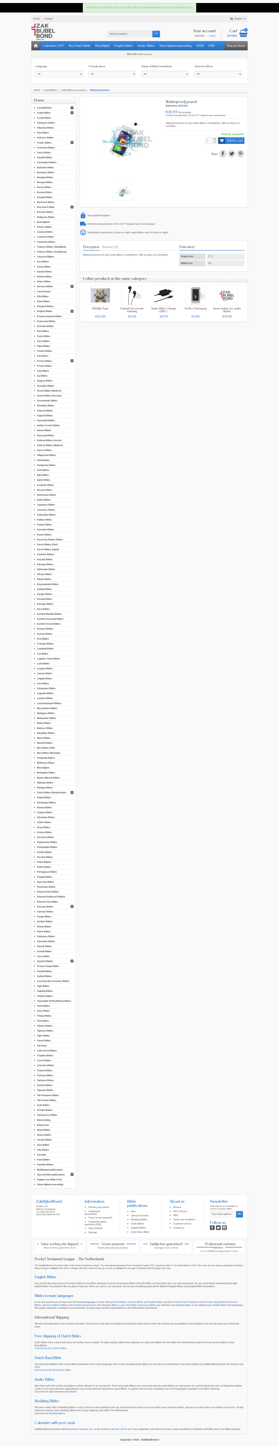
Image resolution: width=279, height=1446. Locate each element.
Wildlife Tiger (100, 308)
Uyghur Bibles (44, 812)
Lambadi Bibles (45, 648)
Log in (212, 36)
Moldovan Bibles (46, 763)
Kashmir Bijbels (45, 554)
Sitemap (92, 1232)
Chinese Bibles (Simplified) (51, 246)
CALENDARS (44, 108)
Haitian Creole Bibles (48, 425)
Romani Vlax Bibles (47, 901)
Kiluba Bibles (44, 579)
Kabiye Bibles (44, 519)
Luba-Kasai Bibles (47, 1050)
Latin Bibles (43, 663)
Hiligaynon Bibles (46, 455)
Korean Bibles (44, 633)
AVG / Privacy (180, 1211)
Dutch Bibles (120, 1302)
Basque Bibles (45, 182)
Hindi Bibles (43, 460)
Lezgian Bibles (45, 668)
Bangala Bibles (45, 177)
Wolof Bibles (43, 1130)
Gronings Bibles (45, 405)
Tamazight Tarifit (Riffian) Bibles (54, 1001)
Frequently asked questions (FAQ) (95, 1223)
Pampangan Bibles (47, 847)
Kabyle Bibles (44, 524)
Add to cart (235, 141)
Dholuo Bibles (44, 276)
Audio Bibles (146, 46)
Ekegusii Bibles (45, 306)
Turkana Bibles (45, 1075)
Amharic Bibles (45, 137)
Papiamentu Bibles (47, 842)
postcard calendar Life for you (116, 1429)
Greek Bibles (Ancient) (49, 395)
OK (156, 33)
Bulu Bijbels (43, 222)
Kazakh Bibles (45, 559)
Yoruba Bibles (44, 1140)
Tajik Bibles (43, 986)
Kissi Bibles (43, 609)
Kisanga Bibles (45, 604)
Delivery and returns (98, 1207)
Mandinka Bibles (46, 733)
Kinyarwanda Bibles (48, 584)
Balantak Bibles (45, 167)
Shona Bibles (44, 926)
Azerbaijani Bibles (47, 162)
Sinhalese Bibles (46, 936)
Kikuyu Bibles (44, 574)
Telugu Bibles (44, 1015)
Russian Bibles (45, 906)
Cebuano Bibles (45, 237)
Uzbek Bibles (44, 822)
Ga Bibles (42, 376)
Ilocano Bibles (44, 490)
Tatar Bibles (43, 1011)
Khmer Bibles (44, 227)
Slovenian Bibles (46, 941)
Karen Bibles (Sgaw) (48, 549)
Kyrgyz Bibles (44, 594)
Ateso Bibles (44, 152)
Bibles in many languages (54, 1296)
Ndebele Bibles (45, 782)
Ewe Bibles (43, 331)
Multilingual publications (50, 1169)
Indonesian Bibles (46, 495)
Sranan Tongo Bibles (48, 966)
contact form (229, 1407)
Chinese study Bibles (215, 1302)
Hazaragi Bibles (45, 435)
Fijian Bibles (43, 346)
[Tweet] (231, 154)
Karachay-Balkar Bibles (50, 539)
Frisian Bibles (44, 365)
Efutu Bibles (43, 301)
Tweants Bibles (45, 1090)
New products (236, 46)
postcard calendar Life (81, 1429)
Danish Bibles (44, 271)
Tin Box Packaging (195, 308)
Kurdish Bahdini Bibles (49, 614)
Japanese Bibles (46, 504)
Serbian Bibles (45, 921)
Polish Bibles (44, 867)
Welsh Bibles (44, 1120)
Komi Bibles (43, 1159)
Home (39, 100)
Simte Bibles (44, 931)
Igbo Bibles (43, 475)
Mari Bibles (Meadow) (48, 752)
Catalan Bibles (45, 232)
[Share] (222, 154)
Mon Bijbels (43, 767)
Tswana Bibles (45, 1070)
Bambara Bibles (45, 172)
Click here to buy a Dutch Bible (50, 1348)
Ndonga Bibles (45, 787)
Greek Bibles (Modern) (49, 390)
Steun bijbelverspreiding (175, 46)
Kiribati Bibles (44, 589)
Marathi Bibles (45, 743)
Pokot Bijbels (44, 862)
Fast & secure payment (100, 1217)
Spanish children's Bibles (55, 1305)
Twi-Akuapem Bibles (48, 1095)
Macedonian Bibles (47, 708)
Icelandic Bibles (45, 485)
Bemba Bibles (44, 192)
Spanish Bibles (45, 961)
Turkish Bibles (44, 1085)
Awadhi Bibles (44, 157)
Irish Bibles (43, 470)
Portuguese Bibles (47, 872)
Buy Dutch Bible (79, 46)
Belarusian (43, 1125)
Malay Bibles (44, 723)
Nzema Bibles (44, 807)
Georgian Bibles (45, 385)
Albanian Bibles (45, 127)
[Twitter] (218, 1227)
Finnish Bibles (44, 351)
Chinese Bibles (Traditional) (52, 251)
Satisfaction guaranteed (92, 1212)
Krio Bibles (43, 639)
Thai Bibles (43, 1020)
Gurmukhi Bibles (46, 420)
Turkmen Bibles (45, 1080)
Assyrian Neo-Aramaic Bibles (53, 981)
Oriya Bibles (43, 827)
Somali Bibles (44, 951)
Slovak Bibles (44, 946)
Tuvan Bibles (44, 1040)
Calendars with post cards (55, 1423)
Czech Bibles (44, 1060)
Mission (177, 1207)
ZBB (211, 46)
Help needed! (95, 1228)
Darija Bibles (44, 266)
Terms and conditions (184, 1219)
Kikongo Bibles (45, 564)
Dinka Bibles (44, 281)
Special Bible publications (51, 1174)
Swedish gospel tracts (84, 1305)
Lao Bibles (42, 653)
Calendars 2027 (53, 46)
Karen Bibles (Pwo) (47, 544)
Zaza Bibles (43, 1144)
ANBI (200, 46)
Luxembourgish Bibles (49, 703)
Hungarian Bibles (46, 465)
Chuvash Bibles (45, 256)
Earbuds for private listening (132, 310)
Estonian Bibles (45, 326)
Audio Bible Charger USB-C (163, 310)
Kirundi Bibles (44, 599)
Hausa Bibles (44, 430)
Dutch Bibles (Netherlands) (51, 792)
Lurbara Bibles (45, 698)
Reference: (172, 106)
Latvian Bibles (44, 673)
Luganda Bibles (45, 693)
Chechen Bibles (45, 1065)
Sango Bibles (44, 916)
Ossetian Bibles (45, 837)
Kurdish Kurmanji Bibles (50, 619)
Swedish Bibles (45, 1164)
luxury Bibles (149, 1305)
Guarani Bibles (45, 410)
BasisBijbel (102, 46)
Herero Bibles (44, 450)
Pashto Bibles (44, 852)
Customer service (182, 1223)
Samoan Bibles (45, 911)
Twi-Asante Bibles (46, 1100)
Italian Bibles (44, 500)
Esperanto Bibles (46, 321)
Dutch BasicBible (48, 1358)
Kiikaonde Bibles (46, 569)
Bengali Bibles (45, 197)
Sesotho (41, 1154)
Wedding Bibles (139, 1219)
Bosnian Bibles (45, 212)
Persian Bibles (45, 857)
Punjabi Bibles (44, 877)
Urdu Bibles (43, 1105)
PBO (175, 1215)
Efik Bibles (43, 296)
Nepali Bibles (44, 797)
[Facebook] (212, 1227)
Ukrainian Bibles (46, 817)
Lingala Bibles (44, 678)
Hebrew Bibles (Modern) (50, 445)
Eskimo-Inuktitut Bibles (49, 316)
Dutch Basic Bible (140, 1232)
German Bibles (45, 286)
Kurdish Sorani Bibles (49, 624)
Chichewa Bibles (46, 241)
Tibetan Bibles (44, 1025)
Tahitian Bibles (45, 996)
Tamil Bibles (43, 1006)
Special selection (140, 1215)
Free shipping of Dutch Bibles (58, 1336)
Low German (44, 291)
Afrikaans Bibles (46, 122)
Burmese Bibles (45, 202)
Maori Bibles (43, 738)
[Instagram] (224, 1227)
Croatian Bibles (45, 643)
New (133, 1211)
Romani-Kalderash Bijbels (51, 896)
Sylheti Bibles (44, 976)
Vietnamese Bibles (47, 1115)
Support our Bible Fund (49, 1179)
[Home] (36, 45)
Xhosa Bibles (44, 1135)
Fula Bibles (43, 371)
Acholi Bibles (44, 117)
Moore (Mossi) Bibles (48, 777)
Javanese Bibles (46, 509)
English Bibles (123, 46)
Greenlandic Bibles (47, 400)
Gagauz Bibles (45, 380)
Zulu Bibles (43, 1149)
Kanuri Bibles (44, 534)
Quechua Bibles (45, 881)
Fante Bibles (43, 336)
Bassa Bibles (44, 187)
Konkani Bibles (45, 628)
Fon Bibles (42, 356)
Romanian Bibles (46, 887)
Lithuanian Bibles (46, 688)
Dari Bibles (43, 261)
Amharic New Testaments (186, 1302)
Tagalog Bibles (45, 991)
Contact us (178, 1227)
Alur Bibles (43, 132)
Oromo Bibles (44, 832)
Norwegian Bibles (46, 802)
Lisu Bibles (43, 683)
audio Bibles (70, 1391)
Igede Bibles (43, 480)
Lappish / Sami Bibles (48, 658)
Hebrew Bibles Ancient (49, 440)
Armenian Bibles (46, 147)
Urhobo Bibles (44, 1110)
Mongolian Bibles (46, 772)
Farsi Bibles (43, 341)
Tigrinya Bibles (45, 1030)
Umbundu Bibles (46, 757)
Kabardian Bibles (46, 514)
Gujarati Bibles (45, 415)
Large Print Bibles (128, 1305)
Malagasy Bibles (46, 713)
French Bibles (44, 361)
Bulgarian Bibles (46, 217)
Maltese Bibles (45, 728)
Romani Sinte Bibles (48, 891)
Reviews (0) (110, 247)
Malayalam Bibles (46, 718)
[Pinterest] (240, 154)
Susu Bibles (43, 956)
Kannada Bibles (45, 529)
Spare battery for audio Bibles (227, 310)
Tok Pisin (42, 1045)
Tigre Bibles (43, 1035)
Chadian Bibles (45, 1055)
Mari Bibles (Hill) (46, 748)
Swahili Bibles (44, 971)
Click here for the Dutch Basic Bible (53, 1370)
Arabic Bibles (44, 142)
